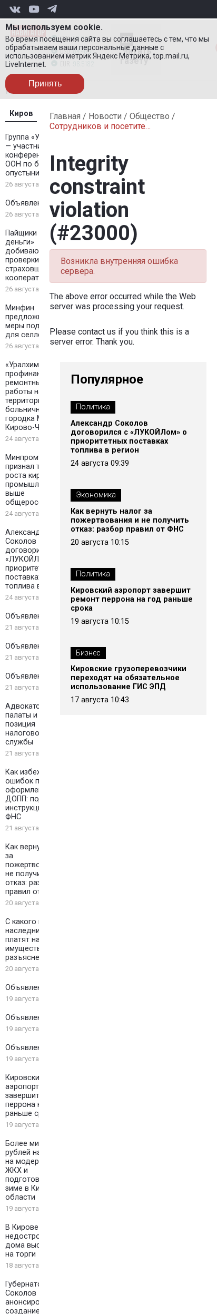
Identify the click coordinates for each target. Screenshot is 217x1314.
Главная (65, 116)
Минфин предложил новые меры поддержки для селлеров (38, 321)
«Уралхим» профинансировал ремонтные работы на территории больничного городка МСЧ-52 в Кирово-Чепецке (38, 396)
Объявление (27, 203)
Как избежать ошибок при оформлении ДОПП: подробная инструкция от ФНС (37, 794)
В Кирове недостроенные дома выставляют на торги (38, 1241)
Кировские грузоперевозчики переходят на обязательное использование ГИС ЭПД (128, 677)
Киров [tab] (21, 113)
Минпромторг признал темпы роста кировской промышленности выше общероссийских (36, 480)
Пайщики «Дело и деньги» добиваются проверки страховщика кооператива (36, 255)
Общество (150, 116)
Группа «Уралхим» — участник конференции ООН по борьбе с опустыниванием (36, 155)
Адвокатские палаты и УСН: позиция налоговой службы (30, 724)
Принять (45, 83)
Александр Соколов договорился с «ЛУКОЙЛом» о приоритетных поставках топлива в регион (36, 559)
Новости (105, 116)
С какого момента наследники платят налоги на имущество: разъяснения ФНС (37, 939)
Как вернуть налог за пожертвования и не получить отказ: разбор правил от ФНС (38, 869)
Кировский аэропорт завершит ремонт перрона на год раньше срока (36, 1095)
